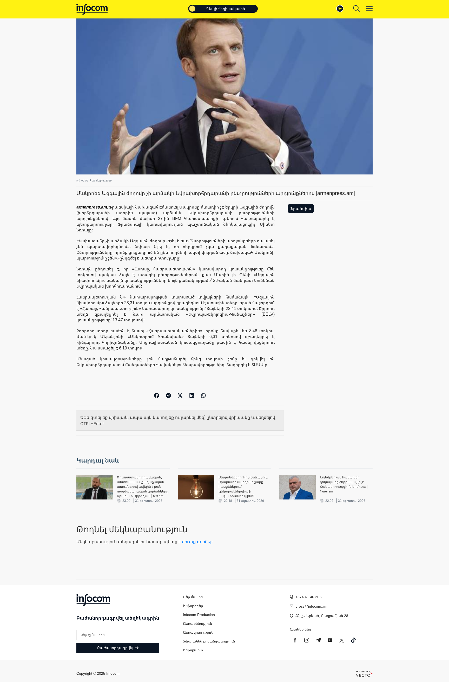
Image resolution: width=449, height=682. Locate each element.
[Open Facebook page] (295, 640)
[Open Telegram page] (318, 640)
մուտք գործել (196, 541)
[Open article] (94, 487)
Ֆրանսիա (300, 208)
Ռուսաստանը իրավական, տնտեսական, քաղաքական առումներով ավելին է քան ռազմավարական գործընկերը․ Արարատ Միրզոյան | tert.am (143, 486)
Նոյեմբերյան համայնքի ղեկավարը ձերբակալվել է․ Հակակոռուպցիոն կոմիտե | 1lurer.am (344, 484)
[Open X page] (341, 640)
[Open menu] (369, 8)
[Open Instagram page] (306, 640)
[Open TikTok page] (353, 640)
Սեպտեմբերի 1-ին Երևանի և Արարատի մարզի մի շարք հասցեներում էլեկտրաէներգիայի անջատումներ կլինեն (243, 486)
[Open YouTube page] (330, 640)
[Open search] (356, 8)
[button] (157, 395)
